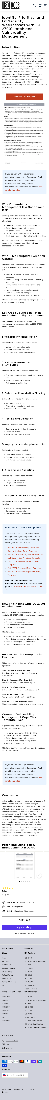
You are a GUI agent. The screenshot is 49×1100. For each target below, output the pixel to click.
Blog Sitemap (7, 972)
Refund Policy (7, 975)
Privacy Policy (7, 978)
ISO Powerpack (30, 985)
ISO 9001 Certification (33, 1021)
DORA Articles (29, 1017)
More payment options (24, 933)
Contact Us (6, 965)
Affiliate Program (8, 968)
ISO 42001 (6, 1000)
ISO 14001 (28, 978)
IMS (3, 1017)
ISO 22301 (28, 972)
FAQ (3, 985)
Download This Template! (24, 97)
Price (4, 891)
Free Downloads (30, 989)
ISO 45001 (28, 975)
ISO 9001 (28, 965)
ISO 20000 (28, 968)
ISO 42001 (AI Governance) (35, 961)
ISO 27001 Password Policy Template (24, 568)
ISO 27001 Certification (33, 1024)
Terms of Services (9, 982)
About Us (5, 961)
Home (4, 958)
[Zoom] (39, 875)
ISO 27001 (28, 958)
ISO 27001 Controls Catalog (35, 1027)
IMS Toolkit (28, 982)
